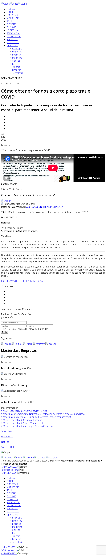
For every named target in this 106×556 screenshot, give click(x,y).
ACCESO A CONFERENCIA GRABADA (44, 206)
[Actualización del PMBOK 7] (15, 390)
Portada (11, 9)
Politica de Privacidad (37, 328)
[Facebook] (51, 343)
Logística (16, 54)
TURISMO (11, 27)
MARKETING (13, 18)
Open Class (12, 45)
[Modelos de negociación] (14, 356)
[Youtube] (17, 343)
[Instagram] (39, 343)
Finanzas (16, 69)
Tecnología (17, 72)
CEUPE (10, 12)
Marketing (17, 57)
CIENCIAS (11, 24)
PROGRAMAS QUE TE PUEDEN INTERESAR (22, 281)
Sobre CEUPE (7, 447)
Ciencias (16, 60)
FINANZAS (12, 39)
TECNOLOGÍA (14, 36)
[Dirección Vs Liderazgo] (13, 373)
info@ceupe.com (9, 469)
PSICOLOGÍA (13, 33)
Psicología (17, 48)
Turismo (16, 66)
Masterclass (13, 42)
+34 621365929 (9, 472)
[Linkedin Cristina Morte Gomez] (6, 200)
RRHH (10, 21)
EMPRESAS (12, 15)
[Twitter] (27, 343)
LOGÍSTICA (12, 30)
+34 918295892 (9, 466)
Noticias (5, 441)
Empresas (17, 51)
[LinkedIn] (6, 343)
